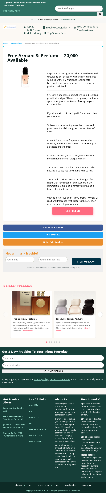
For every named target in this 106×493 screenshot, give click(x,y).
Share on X (54, 234)
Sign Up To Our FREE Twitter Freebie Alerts (13, 434)
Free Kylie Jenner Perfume (70, 318)
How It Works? (35, 441)
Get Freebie (72, 211)
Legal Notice (70, 485)
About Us (33, 405)
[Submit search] (100, 14)
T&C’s (57, 485)
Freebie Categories (57, 27)
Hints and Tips (36, 435)
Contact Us (34, 417)
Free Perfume (16, 43)
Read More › (28, 330)
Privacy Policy (41, 379)
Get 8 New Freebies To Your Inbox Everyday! (13, 417)
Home (5, 43)
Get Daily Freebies (54, 242)
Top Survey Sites (56, 33)
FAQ (31, 423)
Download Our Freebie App (13, 409)
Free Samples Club (38, 429)
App (31, 411)
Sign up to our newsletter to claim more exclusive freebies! (25, 4)
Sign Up (18, 485)
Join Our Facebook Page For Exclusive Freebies (14, 426)
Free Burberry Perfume (25, 318)
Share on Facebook (54, 227)
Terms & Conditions (60, 379)
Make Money (34, 33)
